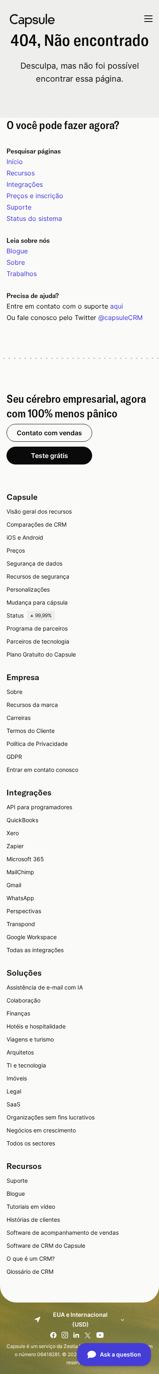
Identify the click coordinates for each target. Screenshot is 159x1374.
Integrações (25, 184)
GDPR (14, 756)
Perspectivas (24, 910)
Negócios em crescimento (41, 1130)
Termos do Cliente (31, 730)
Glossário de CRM (30, 1271)
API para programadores (39, 807)
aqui (116, 306)
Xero (13, 833)
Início (15, 162)
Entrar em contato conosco (42, 769)
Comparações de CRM (36, 524)
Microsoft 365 (25, 859)
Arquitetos (20, 1052)
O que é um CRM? (31, 1258)
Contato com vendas (49, 433)
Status (29, 615)
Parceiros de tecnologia (38, 641)
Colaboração (23, 1000)
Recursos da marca (32, 704)
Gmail (14, 884)
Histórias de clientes (33, 1219)
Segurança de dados (34, 563)
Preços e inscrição (35, 196)
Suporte (19, 207)
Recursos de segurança (38, 576)
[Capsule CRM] (32, 19)
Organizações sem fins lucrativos (51, 1117)
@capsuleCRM (120, 317)
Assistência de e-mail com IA (45, 987)
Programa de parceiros (37, 628)
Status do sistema (34, 218)
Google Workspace (32, 936)
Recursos (21, 173)
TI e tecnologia (26, 1065)
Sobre (16, 262)
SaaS (13, 1104)
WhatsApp (20, 897)
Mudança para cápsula (37, 602)
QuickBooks (22, 820)
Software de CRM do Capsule (46, 1245)
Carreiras (19, 717)
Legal (14, 1091)
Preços (16, 550)
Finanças (18, 1013)
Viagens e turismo (30, 1039)
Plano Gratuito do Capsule (41, 654)
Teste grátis (49, 456)
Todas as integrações (35, 949)
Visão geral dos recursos (39, 511)
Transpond (21, 923)
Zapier (15, 846)
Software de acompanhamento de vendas (63, 1232)
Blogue (17, 251)
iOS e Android (25, 537)
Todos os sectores (31, 1143)
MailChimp (20, 871)
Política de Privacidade (37, 743)
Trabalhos (22, 274)
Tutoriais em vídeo (31, 1206)
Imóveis (17, 1078)
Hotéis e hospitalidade (36, 1026)
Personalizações (28, 589)
